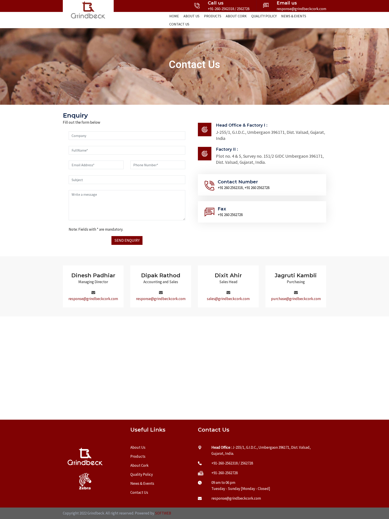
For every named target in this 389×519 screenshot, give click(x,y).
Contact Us (139, 492)
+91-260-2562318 (221, 8)
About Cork (139, 465)
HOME (174, 16)
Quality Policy (141, 474)
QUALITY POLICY (264, 16)
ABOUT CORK (236, 16)
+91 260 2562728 (256, 187)
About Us (137, 447)
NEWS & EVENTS (293, 16)
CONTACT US (179, 24)
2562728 (243, 8)
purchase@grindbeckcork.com (296, 298)
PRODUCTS (212, 16)
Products (137, 456)
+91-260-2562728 (224, 472)
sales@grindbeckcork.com (228, 298)
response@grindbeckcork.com (301, 8)
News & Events (142, 483)
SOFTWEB (163, 513)
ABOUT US (191, 16)
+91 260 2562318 (230, 187)
